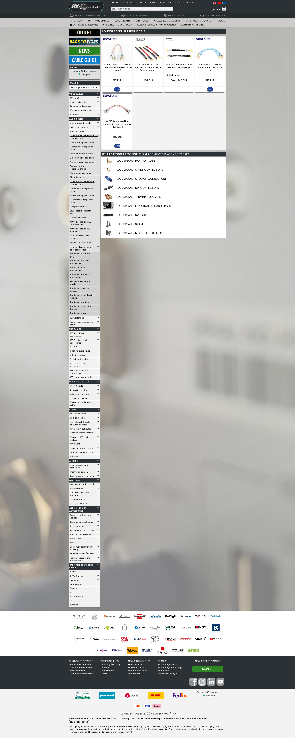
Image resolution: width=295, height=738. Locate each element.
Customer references (81, 667)
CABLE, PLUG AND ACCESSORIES (77, 509)
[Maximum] (79, 639)
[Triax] (162, 650)
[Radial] (170, 639)
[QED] (155, 639)
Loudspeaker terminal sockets (80, 289)
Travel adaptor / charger (81, 432)
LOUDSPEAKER (122, 20)
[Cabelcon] (155, 616)
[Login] (187, 2)
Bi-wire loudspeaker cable (82, 195)
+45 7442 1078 (188, 718)
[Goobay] (109, 627)
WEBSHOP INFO (109, 661)
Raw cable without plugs (81, 522)
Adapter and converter (80, 534)
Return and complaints (81, 673)
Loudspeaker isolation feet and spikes (82, 296)
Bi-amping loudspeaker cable (81, 201)
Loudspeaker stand (79, 313)
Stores (153, 3)
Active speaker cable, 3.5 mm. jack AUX (81, 223)
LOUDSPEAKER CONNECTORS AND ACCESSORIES (160, 154)
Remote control (77, 526)
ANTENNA (74, 461)
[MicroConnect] (94, 639)
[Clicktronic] (185, 616)
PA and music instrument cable (81, 323)
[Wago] (193, 650)
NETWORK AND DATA (79, 381)
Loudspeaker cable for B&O (80, 212)
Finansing (142, 3)
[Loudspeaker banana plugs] (108, 163)
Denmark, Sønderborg (170, 667)
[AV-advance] (124, 616)
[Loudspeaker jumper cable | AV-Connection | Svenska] (224, 3)
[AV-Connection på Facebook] (193, 684)
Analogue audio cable (80, 123)
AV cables (74, 114)
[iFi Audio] (124, 627)
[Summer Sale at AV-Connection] (84, 44)
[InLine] (170, 627)
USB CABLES (75, 329)
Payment (106, 667)
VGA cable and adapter (81, 110)
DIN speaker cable (78, 206)
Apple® (73, 571)
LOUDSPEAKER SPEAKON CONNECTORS (141, 179)
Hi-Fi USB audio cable (80, 351)
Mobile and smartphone (81, 394)
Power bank (75, 443)
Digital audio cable (79, 127)
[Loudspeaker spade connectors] (108, 172)
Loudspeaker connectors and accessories (81, 248)
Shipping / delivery (111, 664)
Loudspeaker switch (79, 302)
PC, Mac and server (78, 398)
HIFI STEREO (76, 20)
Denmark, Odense (168, 664)
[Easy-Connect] (79, 627)
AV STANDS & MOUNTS (198, 20)
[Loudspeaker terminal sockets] (108, 199)
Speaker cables (77, 131)
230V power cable (78, 413)
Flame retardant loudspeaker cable (78, 167)
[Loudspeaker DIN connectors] (108, 190)
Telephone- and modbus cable (81, 403)
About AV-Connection (81, 664)
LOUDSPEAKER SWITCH (131, 215)
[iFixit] (140, 627)
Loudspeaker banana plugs (80, 255)
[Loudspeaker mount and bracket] (108, 235)
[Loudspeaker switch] (108, 217)
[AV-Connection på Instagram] (202, 684)
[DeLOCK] (200, 616)
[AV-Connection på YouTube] (220, 684)
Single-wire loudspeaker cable (81, 190)
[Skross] (216, 639)
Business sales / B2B (169, 673)
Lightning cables (77, 355)
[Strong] (102, 650)
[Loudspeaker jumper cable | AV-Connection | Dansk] (219, 3)
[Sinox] (200, 639)
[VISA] (147, 706)
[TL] (147, 650)
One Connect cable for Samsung (80, 494)
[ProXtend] (140, 639)
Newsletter (134, 673)
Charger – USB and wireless (79, 438)
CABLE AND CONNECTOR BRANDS (81, 566)
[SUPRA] (117, 650)
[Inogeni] (185, 627)
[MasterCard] (138, 706)
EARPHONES (142, 20)
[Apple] (94, 616)
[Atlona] (109, 616)
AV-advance (76, 584)
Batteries (74, 456)
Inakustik (74, 580)
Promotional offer (138, 670)
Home (116, 3)
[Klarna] (156, 706)
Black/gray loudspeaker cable (81, 148)
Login (191, 3)
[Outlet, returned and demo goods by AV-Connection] (84, 35)
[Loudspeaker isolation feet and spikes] (108, 208)
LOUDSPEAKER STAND (130, 224)
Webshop (164, 670)
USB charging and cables (82, 377)
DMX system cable (78, 503)
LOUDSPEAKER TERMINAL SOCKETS (138, 197)
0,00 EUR (216, 9)
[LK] (216, 627)
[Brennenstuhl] (140, 616)
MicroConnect (76, 596)
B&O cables (75, 604)
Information (165, 3)
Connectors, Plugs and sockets (80, 516)
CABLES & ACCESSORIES (167, 20)
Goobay (73, 588)
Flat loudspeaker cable (80, 173)
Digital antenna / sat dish (82, 476)
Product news (136, 664)
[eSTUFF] (94, 627)
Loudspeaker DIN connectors (78, 269)
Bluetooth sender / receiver (82, 553)
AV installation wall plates (82, 530)
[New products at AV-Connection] (84, 53)
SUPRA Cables (76, 576)
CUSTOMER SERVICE (81, 661)
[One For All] (124, 639)
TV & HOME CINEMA (98, 20)
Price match (108, 670)
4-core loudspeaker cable (82, 162)
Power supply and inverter (81, 448)
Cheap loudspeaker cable (82, 142)
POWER (72, 409)
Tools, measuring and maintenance (80, 559)
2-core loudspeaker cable (82, 158)
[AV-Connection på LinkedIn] (211, 684)
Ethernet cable (76, 386)
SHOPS (162, 661)
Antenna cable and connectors (79, 466)
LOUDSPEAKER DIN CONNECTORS (137, 188)
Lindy (72, 592)
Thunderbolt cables (79, 359)
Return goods (128, 3)
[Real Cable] (185, 639)
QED (71, 600)
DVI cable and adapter (80, 106)
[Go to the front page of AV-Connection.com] (113, 2)
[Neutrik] (109, 639)
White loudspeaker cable (81, 153)
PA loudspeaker (77, 177)
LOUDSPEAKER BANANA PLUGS (135, 160)
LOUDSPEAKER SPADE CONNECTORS (139, 170)
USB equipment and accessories (79, 372)
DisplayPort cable (78, 102)
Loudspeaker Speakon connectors (80, 275)
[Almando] (79, 616)
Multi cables (75, 538)
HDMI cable (75, 98)
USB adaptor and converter (78, 364)
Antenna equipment (79, 472)
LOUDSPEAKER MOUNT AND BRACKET (140, 233)
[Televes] (132, 650)
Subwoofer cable (78, 217)
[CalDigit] (170, 616)
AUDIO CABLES (76, 119)
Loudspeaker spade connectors (79, 262)
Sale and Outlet (137, 667)
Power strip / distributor (80, 429)
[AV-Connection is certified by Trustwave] (82, 695)
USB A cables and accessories (78, 334)
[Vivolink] (178, 650)
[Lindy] (200, 627)
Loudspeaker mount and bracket (81, 307)
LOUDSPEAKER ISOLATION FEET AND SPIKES (143, 206)
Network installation (79, 390)
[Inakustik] (155, 627)
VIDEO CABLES (76, 94)
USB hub (73, 346)
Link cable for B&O (78, 488)
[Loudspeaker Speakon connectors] (108, 181)
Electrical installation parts (82, 452)
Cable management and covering (82, 548)
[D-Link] (216, 616)
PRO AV (221, 20)
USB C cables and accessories (78, 341)
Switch (73, 542)
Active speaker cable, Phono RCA (80, 230)
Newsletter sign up (207, 661)
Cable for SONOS (77, 499)
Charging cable (77, 418)
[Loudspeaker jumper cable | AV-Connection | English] (214, 3)
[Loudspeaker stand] (108, 226)
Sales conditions (78, 670)
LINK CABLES (75, 480)
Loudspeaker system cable (79, 237)
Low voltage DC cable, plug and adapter (80, 423)
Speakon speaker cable (81, 242)
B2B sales (179, 3)
